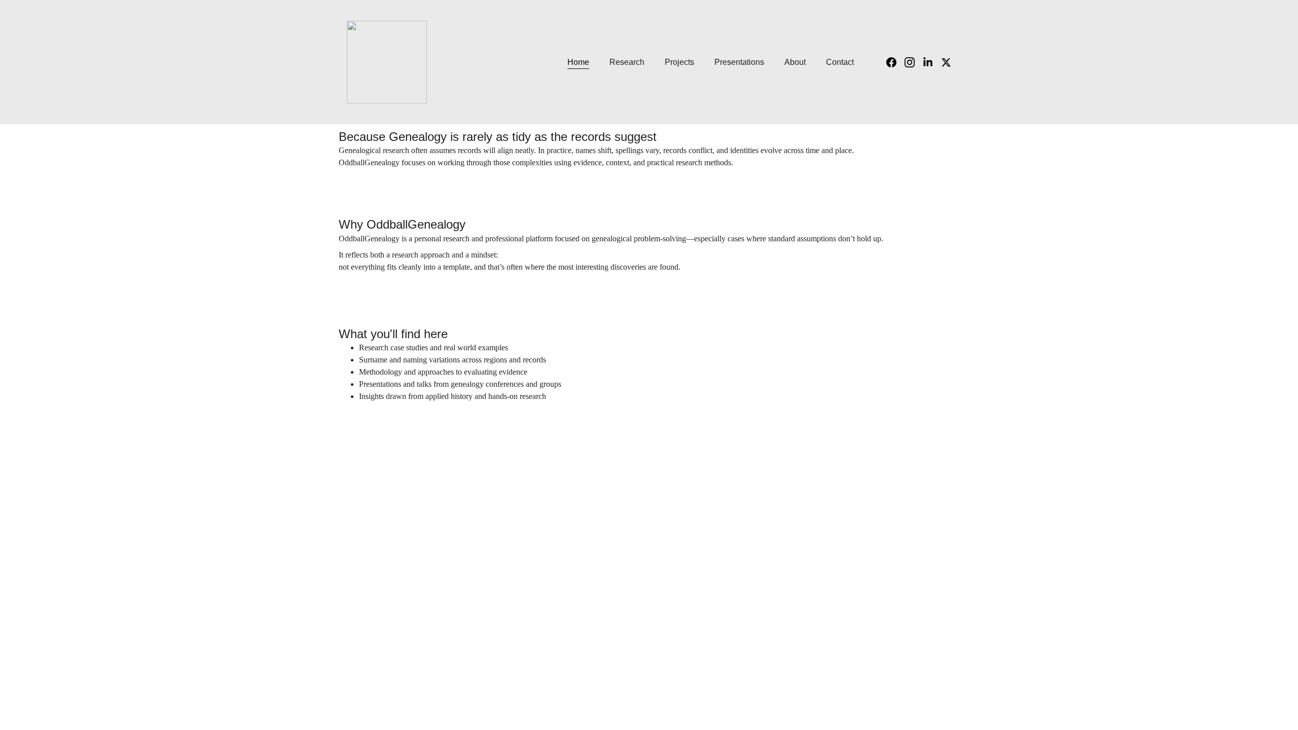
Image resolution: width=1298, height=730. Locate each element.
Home (578, 62)
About (795, 62)
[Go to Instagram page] (914, 62)
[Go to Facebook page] (895, 62)
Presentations (739, 62)
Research (626, 62)
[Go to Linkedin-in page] (932, 62)
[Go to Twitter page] (946, 62)
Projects (679, 62)
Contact (840, 62)
